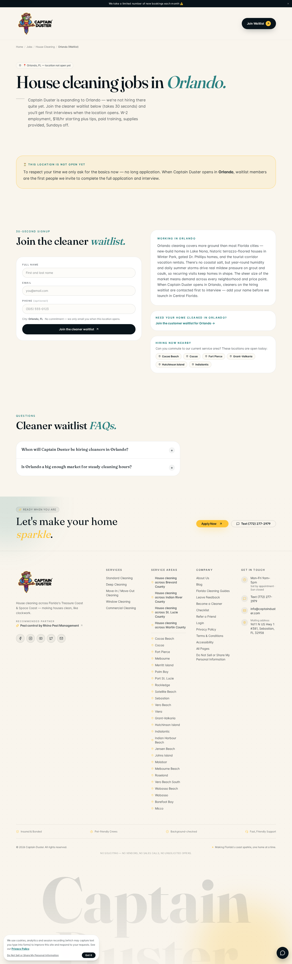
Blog (199, 584)
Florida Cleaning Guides (213, 591)
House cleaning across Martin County (170, 625)
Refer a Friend (206, 616)
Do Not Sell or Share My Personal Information (213, 657)
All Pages (202, 648)
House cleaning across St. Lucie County (166, 612)
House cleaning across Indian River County (168, 597)
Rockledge (162, 685)
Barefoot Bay (164, 802)
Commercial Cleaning (121, 608)
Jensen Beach (165, 748)
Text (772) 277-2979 (256, 523)
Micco (159, 808)
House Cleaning (45, 46)
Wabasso (161, 795)
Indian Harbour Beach (165, 740)
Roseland (161, 775)
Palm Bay (161, 671)
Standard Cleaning (119, 578)
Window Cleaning (118, 601)
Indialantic (202, 364)
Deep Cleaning (116, 584)
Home (19, 46)
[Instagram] (30, 638)
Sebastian (162, 698)
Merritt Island (164, 665)
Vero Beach (163, 705)
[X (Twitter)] (51, 638)
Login (200, 623)
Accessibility (205, 642)
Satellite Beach (165, 691)
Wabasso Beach (166, 788)
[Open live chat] (283, 953)
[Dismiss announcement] (288, 3)
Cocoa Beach (170, 356)
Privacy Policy (206, 629)
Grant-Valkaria (242, 356)
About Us (202, 578)
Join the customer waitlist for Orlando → (185, 323)
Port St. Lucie (164, 678)
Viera (158, 711)
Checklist (202, 610)
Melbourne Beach (167, 768)
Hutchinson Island (173, 364)
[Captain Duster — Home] (35, 23)
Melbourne (162, 658)
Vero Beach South (167, 782)
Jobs (29, 46)
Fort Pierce (215, 356)
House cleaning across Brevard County (166, 582)
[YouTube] (41, 638)
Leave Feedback (208, 597)
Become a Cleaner (209, 603)
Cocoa (194, 356)
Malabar (161, 762)
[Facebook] (20, 638)
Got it (88, 955)
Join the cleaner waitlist (76, 329)
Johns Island (164, 755)
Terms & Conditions (209, 636)
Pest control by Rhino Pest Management (49, 625)
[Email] (61, 638)
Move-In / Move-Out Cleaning (120, 593)
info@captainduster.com (263, 611)
